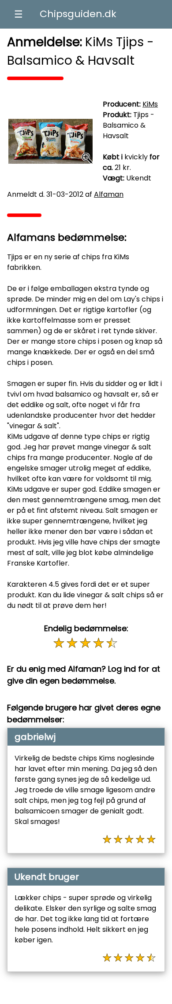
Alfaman (108, 194)
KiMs (150, 104)
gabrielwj (35, 737)
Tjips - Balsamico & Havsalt (128, 125)
